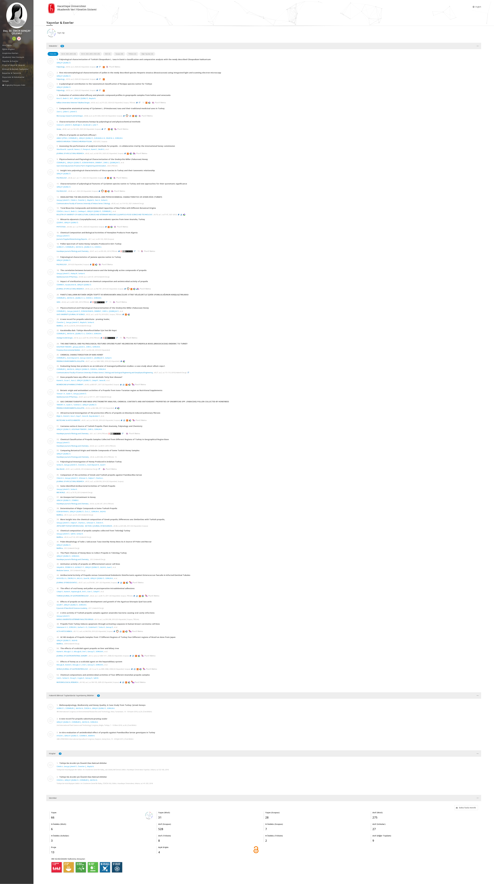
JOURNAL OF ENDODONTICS (67, 582)
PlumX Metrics (114, 67)
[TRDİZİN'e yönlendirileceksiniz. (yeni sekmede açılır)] (144, 103)
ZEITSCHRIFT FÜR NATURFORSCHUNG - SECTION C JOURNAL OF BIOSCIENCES (84, 526)
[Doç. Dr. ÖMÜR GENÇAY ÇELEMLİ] (16, 15)
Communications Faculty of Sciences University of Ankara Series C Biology (83, 203)
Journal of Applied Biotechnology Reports (72, 239)
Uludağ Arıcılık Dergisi (65, 338)
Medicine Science (63, 570)
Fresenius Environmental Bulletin (68, 350)
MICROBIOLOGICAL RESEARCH (67, 682)
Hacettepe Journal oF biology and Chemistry (73, 457)
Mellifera (60, 326)
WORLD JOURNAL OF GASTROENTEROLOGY (72, 669)
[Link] (100, 67)
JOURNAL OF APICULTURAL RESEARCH (70, 153)
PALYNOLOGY (62, 178)
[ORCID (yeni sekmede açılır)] (14, 39)
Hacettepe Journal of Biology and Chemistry (73, 251)
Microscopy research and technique (70, 116)
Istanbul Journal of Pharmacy (67, 277)
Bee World (60, 469)
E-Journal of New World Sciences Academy (72, 608)
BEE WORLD (61, 492)
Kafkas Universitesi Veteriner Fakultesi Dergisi (73, 103)
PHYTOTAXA (61, 227)
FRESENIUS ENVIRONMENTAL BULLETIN (70, 361)
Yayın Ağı (61, 33)
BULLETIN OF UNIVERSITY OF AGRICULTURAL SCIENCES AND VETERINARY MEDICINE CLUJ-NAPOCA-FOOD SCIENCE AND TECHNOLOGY (104, 214)
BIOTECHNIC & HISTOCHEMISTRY (68, 420)
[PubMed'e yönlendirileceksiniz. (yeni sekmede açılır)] (130, 116)
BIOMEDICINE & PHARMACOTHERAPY (70, 385)
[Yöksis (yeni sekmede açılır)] (19, 39)
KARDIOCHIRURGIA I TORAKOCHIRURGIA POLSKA (74, 141)
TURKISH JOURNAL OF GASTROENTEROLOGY (73, 596)
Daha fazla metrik (467, 807)
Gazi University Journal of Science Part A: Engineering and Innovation (81, 166)
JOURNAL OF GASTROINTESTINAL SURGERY (72, 656)
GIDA (58, 302)
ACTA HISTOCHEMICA (64, 631)
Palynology (61, 67)
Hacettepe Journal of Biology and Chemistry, (73, 559)
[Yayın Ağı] (148, 815)
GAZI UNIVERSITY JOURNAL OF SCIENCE (71, 314)
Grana (59, 129)
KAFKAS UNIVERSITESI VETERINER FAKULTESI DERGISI (75, 619)
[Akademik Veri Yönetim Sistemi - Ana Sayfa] (51, 8)
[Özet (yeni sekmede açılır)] (97, 67)
